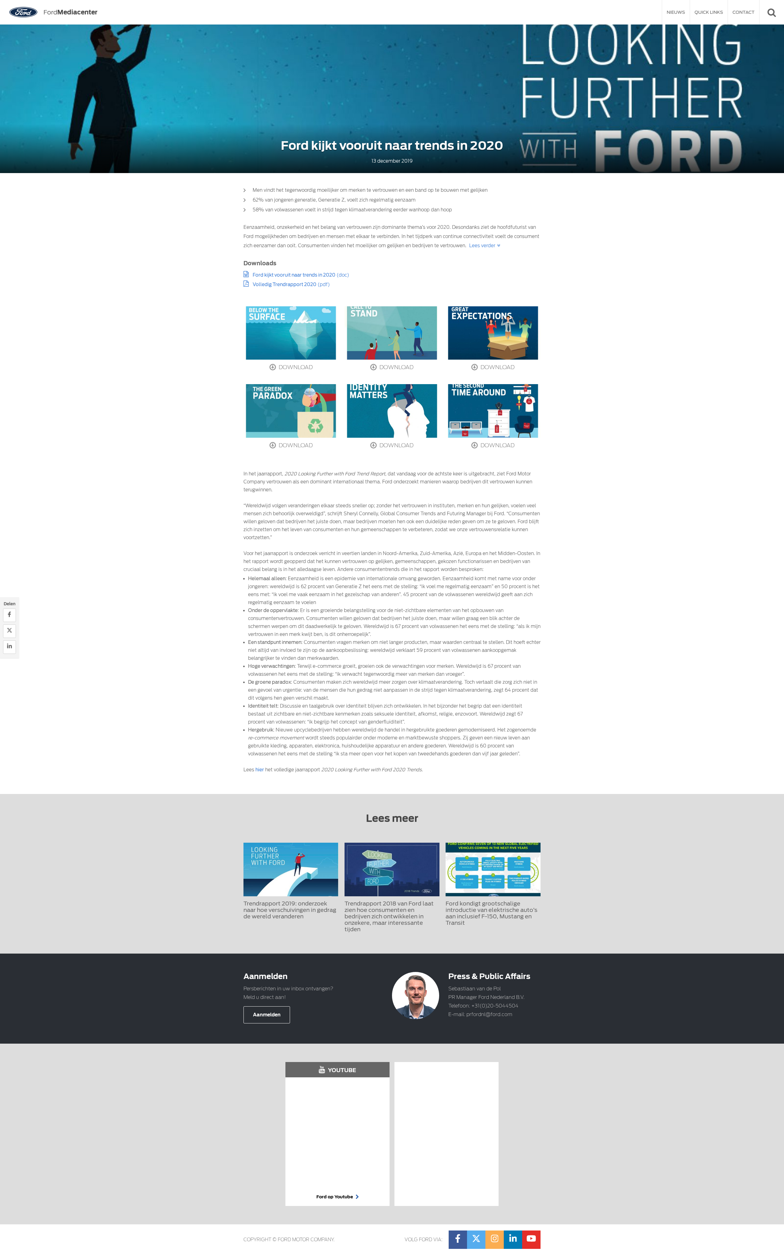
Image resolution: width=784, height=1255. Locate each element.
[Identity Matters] (392, 411)
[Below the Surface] (290, 333)
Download (295, 367)
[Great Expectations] (493, 333)
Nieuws (676, 12)
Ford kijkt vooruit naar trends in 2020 (294, 275)
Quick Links (709, 12)
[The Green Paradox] (290, 411)
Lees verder (482, 245)
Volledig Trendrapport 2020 (284, 284)
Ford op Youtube (335, 1196)
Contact (744, 12)
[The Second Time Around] (493, 411)
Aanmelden (267, 1015)
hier (259, 770)
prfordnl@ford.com (489, 1014)
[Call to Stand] (392, 333)
